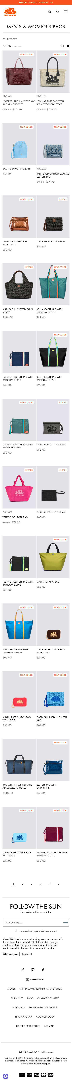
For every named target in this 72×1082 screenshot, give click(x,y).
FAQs (30, 998)
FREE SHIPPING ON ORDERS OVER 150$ (36, 2)
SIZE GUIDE (19, 1007)
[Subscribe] (65, 923)
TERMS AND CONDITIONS (43, 1007)
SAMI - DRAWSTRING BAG (16, 168)
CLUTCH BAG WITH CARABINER (47, 786)
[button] (65, 11)
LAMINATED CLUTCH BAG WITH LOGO (16, 243)
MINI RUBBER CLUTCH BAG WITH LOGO (51, 651)
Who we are (10, 954)
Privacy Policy (51, 931)
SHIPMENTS (17, 998)
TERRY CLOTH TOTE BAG (15, 517)
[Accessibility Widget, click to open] (5, 1076)
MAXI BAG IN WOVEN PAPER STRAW (18, 311)
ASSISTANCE (37, 979)
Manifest (27, 954)
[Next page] (58, 884)
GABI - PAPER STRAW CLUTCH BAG (52, 719)
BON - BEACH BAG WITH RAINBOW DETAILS (50, 311)
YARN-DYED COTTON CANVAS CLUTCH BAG (53, 175)
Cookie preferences (28, 1025)
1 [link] (13, 884)
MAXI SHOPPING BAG (48, 581)
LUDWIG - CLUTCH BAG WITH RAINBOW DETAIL (18, 378)
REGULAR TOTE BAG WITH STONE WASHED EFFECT (50, 103)
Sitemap (48, 1025)
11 (49, 883)
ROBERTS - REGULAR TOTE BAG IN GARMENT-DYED (19, 103)
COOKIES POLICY (45, 1016)
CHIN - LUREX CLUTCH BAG (51, 444)
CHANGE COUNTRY (48, 998)
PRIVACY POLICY (23, 1016)
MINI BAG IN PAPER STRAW (51, 241)
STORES (12, 988)
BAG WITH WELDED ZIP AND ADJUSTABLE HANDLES (18, 786)
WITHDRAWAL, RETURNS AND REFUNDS (41, 988)
